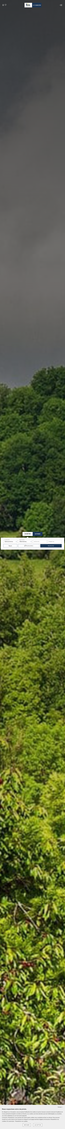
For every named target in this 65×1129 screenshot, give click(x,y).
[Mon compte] (3, 5)
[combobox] (10, 541)
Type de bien (22, 539)
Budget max (51, 541)
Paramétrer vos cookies (21, 1121)
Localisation (7, 539)
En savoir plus (10, 1121)
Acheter (28, 534)
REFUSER (26, 1125)
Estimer (37, 534)
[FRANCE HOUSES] (33, 5)
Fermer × (60, 1107)
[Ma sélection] (5, 5)
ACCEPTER (37, 1125)
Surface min (36, 541)
